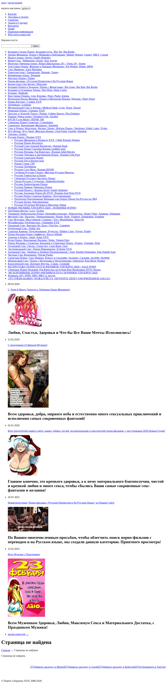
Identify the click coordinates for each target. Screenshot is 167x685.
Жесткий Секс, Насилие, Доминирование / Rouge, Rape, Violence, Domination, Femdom (56, 216)
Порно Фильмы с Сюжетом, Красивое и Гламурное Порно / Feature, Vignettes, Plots (54, 243)
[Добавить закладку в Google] (82, 667)
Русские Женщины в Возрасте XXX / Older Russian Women (47, 140)
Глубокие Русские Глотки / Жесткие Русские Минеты (44, 172)
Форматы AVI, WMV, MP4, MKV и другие (31, 275)
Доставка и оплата (18, 17)
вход (3, 2)
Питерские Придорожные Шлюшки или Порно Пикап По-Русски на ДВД (55, 199)
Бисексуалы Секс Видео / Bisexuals (27, 84)
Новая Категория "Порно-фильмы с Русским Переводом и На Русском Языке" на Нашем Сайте (61, 502)
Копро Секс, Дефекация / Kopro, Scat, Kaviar (32, 60)
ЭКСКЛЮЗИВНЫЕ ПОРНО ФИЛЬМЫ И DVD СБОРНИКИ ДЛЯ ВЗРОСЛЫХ (53, 272)
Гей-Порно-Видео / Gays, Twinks (26, 210)
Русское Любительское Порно (31, 184)
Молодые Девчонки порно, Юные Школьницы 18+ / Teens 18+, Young (46, 63)
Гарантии (13, 19)
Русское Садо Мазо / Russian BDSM (34, 169)
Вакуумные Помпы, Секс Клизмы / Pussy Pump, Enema (38, 96)
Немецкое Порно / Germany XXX (26, 110)
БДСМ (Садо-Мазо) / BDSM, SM (26, 119)
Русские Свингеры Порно (28, 157)
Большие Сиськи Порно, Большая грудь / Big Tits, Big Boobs (41, 51)
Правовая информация (20, 31)
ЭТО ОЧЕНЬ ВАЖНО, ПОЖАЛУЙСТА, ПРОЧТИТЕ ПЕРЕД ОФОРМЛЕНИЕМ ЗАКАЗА (59, 278)
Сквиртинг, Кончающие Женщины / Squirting (33, 125)
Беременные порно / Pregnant (24, 75)
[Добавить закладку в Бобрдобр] (117, 667)
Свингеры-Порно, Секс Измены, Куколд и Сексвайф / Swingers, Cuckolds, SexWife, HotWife (59, 257)
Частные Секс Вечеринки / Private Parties (30, 255)
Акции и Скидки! (18, 22)
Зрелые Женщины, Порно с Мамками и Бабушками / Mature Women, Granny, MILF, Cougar (58, 54)
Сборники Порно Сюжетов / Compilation (30, 122)
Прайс (11, 28)
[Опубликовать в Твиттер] (151, 667)
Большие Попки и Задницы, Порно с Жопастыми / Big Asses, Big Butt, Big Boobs (53, 87)
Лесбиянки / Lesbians (19, 104)
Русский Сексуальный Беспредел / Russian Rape (41, 146)
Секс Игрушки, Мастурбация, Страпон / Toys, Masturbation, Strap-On (46, 219)
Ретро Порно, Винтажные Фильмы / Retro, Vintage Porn (38, 240)
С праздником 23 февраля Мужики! (27, 345)
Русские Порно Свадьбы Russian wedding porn (40, 149)
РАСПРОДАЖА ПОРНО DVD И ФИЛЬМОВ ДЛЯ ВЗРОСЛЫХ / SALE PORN (52, 266)
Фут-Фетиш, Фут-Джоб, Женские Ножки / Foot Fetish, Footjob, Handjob (47, 131)
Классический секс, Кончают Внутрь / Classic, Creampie (39, 263)
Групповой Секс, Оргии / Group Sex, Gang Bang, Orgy (38, 246)
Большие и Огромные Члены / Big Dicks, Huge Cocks (37, 90)
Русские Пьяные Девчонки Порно (33, 187)
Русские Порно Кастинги (28, 143)
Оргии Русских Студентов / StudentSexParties (39, 181)
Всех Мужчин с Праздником (24, 554)
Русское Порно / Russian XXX (24, 137)
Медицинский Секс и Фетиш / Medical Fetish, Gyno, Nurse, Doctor (44, 107)
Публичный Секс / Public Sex (24, 228)
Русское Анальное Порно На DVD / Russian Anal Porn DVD (47, 193)
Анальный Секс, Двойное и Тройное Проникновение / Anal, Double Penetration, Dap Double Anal (61, 252)
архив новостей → (18, 634)
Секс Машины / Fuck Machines (25, 69)
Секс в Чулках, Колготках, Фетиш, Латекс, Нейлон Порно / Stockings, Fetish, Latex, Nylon (57, 128)
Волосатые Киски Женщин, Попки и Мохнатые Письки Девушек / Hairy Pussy (51, 98)
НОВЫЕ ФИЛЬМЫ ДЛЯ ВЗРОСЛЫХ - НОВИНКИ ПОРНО (42, 207)
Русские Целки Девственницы (31, 202)
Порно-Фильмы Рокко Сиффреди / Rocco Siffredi (35, 234)
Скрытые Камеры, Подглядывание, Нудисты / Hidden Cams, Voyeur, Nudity (49, 231)
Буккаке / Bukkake (18, 93)
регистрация (15, 2)
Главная (5, 650)
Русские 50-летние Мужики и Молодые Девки (40, 204)
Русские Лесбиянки (25, 166)
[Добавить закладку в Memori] (47, 667)
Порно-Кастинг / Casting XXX (25, 101)
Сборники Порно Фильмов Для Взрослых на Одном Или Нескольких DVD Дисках (54, 269)
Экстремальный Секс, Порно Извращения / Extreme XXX (40, 249)
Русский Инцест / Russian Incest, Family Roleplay (41, 190)
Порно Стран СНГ (24, 163)
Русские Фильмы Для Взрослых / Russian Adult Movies (44, 151)
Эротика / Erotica (17, 134)
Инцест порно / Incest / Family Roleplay (29, 57)
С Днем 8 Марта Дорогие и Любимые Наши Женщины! (39, 289)
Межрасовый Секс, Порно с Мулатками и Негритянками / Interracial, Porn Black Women (56, 260)
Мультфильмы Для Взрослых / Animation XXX (34, 222)
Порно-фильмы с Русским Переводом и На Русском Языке (40, 81)
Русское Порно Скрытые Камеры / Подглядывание (42, 196)
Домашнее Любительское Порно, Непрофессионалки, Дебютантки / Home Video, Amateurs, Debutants (64, 213)
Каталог (12, 14)
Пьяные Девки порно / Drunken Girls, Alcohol (33, 116)
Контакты (13, 25)
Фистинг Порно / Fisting (21, 78)
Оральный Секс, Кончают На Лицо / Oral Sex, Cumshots (39, 225)
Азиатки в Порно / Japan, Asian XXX (28, 237)
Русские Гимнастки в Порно (30, 175)
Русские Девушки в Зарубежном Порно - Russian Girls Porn (47, 154)
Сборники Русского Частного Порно (34, 178)
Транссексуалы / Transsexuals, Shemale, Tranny (33, 72)
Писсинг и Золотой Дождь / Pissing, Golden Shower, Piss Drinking (44, 113)
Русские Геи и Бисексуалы (29, 160)
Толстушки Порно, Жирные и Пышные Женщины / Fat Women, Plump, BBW (50, 66)
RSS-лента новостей (19, 34)
